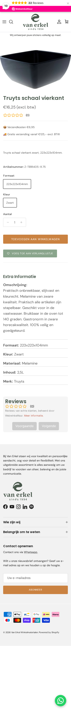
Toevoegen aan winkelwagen (35, 239)
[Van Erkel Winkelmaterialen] (35, 22)
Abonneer (35, 589)
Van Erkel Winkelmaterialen (24, 632)
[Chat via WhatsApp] (60, 700)
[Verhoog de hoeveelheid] (22, 222)
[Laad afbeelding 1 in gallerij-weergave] (35, 65)
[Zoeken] (13, 21)
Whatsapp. (31, 552)
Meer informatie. (34, 415)
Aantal (7, 214)
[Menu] (4, 21)
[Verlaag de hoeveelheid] (6, 222)
